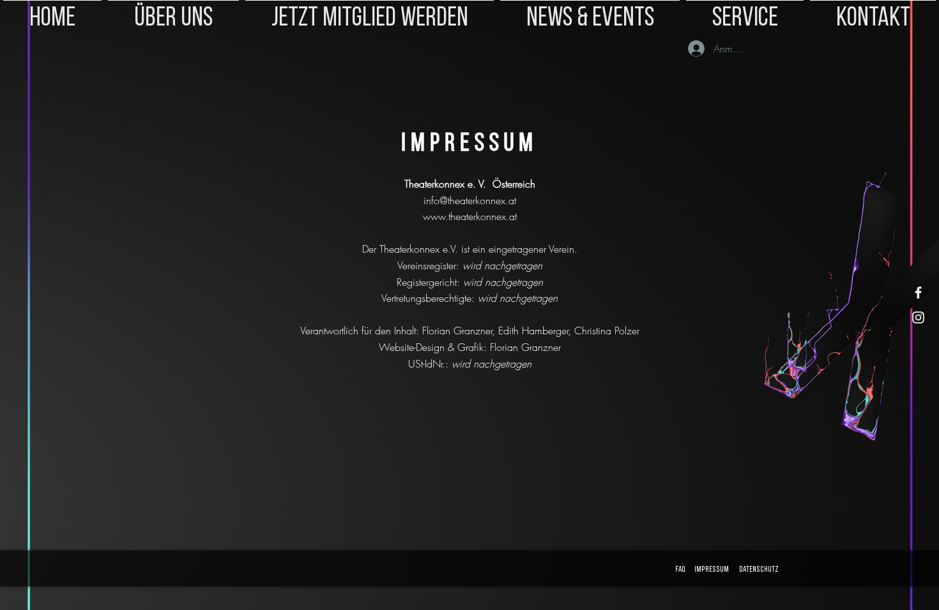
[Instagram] (918, 317)
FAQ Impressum (701, 569)
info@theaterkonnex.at (470, 200)
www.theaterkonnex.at (470, 216)
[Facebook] (918, 293)
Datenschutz (759, 569)
